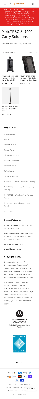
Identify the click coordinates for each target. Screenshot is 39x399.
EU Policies (8, 211)
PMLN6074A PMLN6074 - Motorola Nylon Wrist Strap (10, 109)
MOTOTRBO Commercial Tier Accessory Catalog (19, 188)
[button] (4, 3)
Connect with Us (10, 145)
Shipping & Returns (11, 155)
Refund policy (9, 171)
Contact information (26, 391)
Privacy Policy (9, 150)
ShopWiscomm (18, 384)
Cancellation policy (21, 394)
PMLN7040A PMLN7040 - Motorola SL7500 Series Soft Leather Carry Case (28, 78)
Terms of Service (10, 166)
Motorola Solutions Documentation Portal (17, 204)
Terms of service (13, 391)
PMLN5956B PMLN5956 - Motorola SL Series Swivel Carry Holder (10, 78)
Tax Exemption (9, 134)
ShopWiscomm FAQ (11, 176)
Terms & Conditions (11, 160)
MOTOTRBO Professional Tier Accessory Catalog (19, 196)
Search (6, 139)
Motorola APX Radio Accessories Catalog (19, 181)
